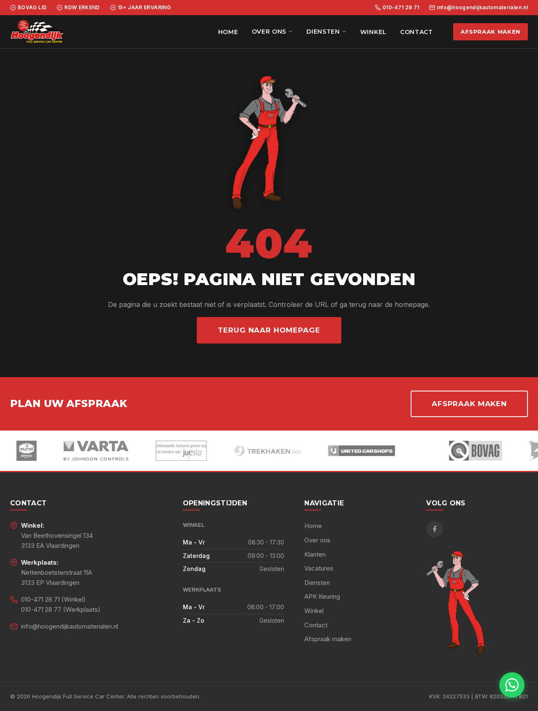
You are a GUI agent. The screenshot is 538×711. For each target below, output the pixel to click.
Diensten (323, 31)
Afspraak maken (490, 31)
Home (228, 32)
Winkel (373, 32)
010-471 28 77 (41, 609)
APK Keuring (322, 596)
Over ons (269, 31)
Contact (416, 32)
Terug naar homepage (269, 330)
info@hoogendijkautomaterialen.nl (482, 7)
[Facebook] (434, 529)
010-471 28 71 (400, 7)
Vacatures (318, 568)
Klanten (315, 554)
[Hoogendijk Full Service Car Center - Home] (37, 32)
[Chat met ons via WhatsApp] (512, 685)
